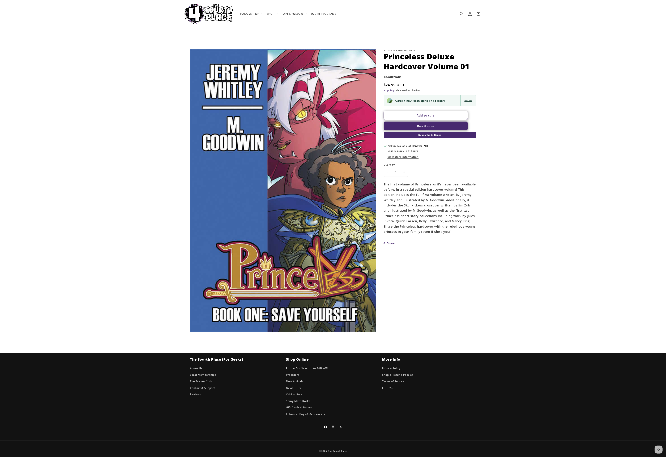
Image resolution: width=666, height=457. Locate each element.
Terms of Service (393, 381)
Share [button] (391, 243)
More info (468, 101)
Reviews (195, 394)
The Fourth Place (337, 451)
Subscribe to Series (429, 134)
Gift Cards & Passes (299, 407)
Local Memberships (203, 375)
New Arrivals (294, 381)
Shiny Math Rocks (298, 401)
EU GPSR (388, 388)
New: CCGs (293, 388)
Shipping (389, 90)
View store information (403, 157)
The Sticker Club (201, 381)
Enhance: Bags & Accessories (305, 414)
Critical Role (294, 394)
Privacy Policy (391, 368)
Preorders (292, 375)
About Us (196, 368)
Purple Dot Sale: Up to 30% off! (307, 368)
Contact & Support (202, 388)
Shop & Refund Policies (397, 375)
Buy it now (425, 126)
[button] (251, 14)
